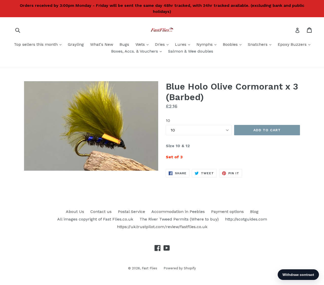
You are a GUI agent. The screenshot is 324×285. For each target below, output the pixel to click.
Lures (184, 44)
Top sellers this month (39, 44)
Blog (254, 211)
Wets (143, 44)
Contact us (101, 211)
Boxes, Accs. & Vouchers (137, 51)
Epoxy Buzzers (295, 44)
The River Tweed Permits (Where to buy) (179, 219)
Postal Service (131, 211)
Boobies (233, 44)
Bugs (124, 44)
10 (168, 120)
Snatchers (261, 44)
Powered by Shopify (180, 268)
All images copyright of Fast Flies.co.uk (95, 219)
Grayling (76, 44)
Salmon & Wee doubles (190, 51)
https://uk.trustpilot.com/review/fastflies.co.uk (162, 226)
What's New (101, 44)
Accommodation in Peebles (178, 211)
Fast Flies (149, 268)
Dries (163, 44)
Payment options (227, 211)
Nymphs (207, 44)
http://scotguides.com (246, 219)
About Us (75, 211)
